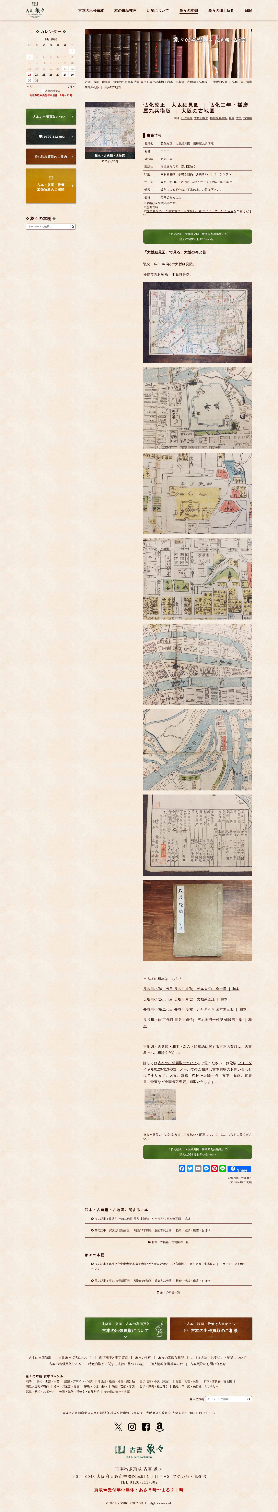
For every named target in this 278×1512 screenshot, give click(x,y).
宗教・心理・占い (95, 1386)
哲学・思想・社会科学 (154, 1386)
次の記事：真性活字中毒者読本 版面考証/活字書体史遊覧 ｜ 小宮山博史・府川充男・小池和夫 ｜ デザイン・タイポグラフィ (168, 1266)
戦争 (29, 1381)
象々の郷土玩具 (221, 11)
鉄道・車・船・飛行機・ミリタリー (196, 1386)
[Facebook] (182, 1169)
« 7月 (30, 86)
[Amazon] (159, 1427)
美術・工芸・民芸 (48, 1381)
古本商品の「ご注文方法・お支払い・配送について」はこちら (189, 211)
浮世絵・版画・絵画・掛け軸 (116, 1381)
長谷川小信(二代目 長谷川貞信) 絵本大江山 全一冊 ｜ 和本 (191, 989)
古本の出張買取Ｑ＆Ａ (65, 1364)
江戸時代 (187, 118)
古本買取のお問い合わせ (208, 1364)
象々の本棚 (188, 11)
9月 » (71, 86)
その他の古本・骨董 (117, 1391)
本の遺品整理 (125, 11)
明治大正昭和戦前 (37, 1386)
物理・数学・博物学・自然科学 (79, 1391)
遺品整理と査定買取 (113, 1357)
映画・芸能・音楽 (123, 1386)
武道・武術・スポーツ (40, 1391)
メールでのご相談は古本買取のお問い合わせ (216, 1069)
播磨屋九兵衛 (218, 118)
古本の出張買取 (91, 11)
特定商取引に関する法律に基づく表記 (116, 1364)
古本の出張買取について (177, 1063)
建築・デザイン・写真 (78, 1381)
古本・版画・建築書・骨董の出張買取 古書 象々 (116, 82)
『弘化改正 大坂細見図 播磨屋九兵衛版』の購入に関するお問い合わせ (198, 236)
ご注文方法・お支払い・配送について (218, 1357)
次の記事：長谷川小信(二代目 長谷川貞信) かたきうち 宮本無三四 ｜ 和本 (143, 1218)
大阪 (239, 118)
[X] (118, 1427)
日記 (248, 11)
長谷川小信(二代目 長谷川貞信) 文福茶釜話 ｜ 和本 (185, 999)
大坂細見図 (201, 118)
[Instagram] (132, 1427)
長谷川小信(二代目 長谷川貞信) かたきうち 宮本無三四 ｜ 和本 (195, 1009)
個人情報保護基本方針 (167, 1364)
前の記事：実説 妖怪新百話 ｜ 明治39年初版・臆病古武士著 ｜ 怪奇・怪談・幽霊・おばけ (152, 1230)
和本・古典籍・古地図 (181, 82)
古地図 (247, 118)
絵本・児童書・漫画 (66, 1386)
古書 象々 (35, 10)
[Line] (223, 1169)
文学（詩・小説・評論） (155, 1381)
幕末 (231, 118)
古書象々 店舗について (75, 1357)
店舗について (158, 11)
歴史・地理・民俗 (187, 1381)
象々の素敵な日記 (171, 1357)
